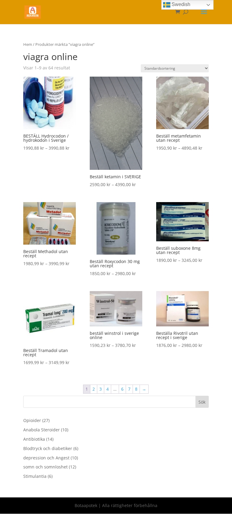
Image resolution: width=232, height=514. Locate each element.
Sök (201, 402)
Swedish (180, 4)
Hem (27, 44)
